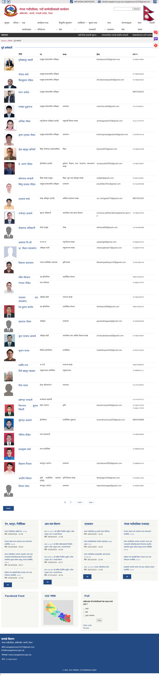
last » (91, 502)
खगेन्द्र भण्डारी (25, 399)
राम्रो (86, 609)
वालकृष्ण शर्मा (25, 449)
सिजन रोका (24, 486)
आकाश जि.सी (25, 242)
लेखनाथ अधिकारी (27, 227)
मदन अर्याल (24, 92)
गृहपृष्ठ (6, 23)
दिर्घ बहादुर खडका (27, 370)
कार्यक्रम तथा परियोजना (42, 26)
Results (86, 628)
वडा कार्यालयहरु (26, 26)
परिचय (15, 23)
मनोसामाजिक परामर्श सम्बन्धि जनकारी (109, 35)
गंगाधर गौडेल (25, 283)
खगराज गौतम (25, 321)
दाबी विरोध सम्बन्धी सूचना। (82, 35)
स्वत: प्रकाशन (110, 26)
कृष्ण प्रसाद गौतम (27, 135)
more (8, 508)
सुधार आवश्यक (89, 615)
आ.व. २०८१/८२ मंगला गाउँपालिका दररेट (96, 567)
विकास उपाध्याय (26, 262)
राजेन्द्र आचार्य (25, 213)
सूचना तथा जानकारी (93, 26)
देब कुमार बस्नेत (26, 307)
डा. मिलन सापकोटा (28, 248)
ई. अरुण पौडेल (25, 164)
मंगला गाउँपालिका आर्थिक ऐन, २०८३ (16, 531)
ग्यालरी (152, 23)
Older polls (87, 625)
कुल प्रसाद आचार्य (27, 336)
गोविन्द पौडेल (25, 434)
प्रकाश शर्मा (24, 198)
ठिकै (86, 612)
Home (3, 41)
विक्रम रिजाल (25, 463)
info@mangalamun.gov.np (12, 650)
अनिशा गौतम (24, 121)
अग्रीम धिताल (25, 478)
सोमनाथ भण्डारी (26, 178)
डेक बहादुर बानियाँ (27, 149)
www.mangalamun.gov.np (20, 655)
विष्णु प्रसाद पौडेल (27, 184)
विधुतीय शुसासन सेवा (65, 26)
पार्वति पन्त (23, 365)
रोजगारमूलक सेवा (126, 26)
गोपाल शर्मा (24, 74)
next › (80, 502)
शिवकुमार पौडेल (26, 80)
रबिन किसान (24, 277)
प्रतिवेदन (81, 23)
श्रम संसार (140, 26)
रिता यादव (23, 385)
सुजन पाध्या (24, 350)
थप (8, 585)
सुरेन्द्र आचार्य (25, 420)
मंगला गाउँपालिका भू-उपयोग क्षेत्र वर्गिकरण (97, 531)
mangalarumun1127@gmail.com (19, 647)
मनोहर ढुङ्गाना (25, 106)
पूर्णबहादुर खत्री (26, 59)
